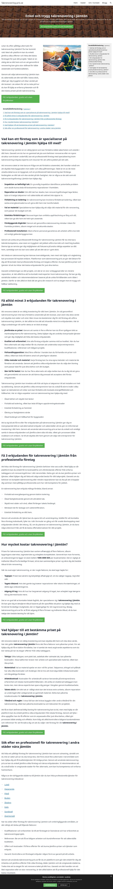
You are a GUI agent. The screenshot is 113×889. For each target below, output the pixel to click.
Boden (7, 798)
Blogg (104, 3)
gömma (26, 109)
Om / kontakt (94, 3)
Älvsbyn (8, 802)
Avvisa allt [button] (63, 885)
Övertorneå (10, 816)
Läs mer (75, 881)
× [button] (111, 876)
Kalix (7, 807)
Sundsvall (9, 811)
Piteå (7, 793)
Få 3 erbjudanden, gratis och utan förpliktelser (56, 26)
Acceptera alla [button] (50, 885)
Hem (76, 3)
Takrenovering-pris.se (12, 2)
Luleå (7, 784)
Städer (83, 3)
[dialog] (56, 881)
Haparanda (9, 789)
